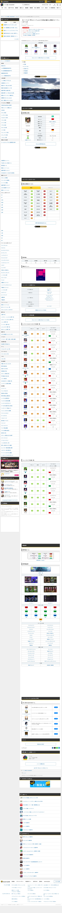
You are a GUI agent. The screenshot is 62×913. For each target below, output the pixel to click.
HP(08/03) (25, 396)
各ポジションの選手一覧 (5, 329)
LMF (2, 205)
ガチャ (5, 7)
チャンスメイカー (31, 633)
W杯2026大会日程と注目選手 (6, 105)
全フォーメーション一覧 (5, 307)
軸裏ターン (49, 290)
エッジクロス (50, 653)
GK (1, 240)
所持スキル (26, 68)
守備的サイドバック (31, 641)
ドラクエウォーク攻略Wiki (16, 891)
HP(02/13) (25, 409)
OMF (2, 209)
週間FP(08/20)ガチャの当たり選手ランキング (11, 33)
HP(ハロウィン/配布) (25, 369)
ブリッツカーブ (50, 655)
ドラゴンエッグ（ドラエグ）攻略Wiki (50, 901)
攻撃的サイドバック (50, 639)
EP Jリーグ (34, 32)
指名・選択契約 (37, 7)
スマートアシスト (4, 437)
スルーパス (49, 293)
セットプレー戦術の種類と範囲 (6, 447)
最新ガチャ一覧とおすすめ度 (6, 85)
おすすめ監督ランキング (5, 187)
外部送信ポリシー (28, 881)
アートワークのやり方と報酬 (6, 452)
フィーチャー (31, 603)
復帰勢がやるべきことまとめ (6, 97)
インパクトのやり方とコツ (6, 403)
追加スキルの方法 (4, 368)
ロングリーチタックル (31, 661)
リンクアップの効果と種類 (6, 383)
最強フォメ (22, 7)
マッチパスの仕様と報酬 (5, 400)
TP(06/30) (26, 48)
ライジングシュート (49, 297)
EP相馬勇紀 (29, 35)
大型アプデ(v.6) (11, 7)
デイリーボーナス (4, 425)
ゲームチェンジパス (31, 653)
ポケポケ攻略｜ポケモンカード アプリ (50, 887)
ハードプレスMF (4, 275)
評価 (25, 64)
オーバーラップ (50, 643)
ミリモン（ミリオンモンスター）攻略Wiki (34, 901)
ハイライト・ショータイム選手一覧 (7, 317)
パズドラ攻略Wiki (30, 890)
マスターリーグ (4, 418)
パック (42, 7)
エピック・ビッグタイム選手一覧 (7, 319)
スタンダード (50, 603)
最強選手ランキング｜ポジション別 (10, 24)
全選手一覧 (3, 314)
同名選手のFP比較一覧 (5, 344)
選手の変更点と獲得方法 (5, 395)
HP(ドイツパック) (25, 415)
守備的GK (31, 645)
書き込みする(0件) (40, 744)
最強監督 (31, 7)
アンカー (31, 637)
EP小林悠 (25, 35)
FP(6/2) (25, 422)
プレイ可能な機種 (4, 428)
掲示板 (15, 22)
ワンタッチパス (49, 292)
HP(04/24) (25, 402)
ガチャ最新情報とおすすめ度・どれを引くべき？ (11, 27)
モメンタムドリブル (31, 651)
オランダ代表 (3, 112)
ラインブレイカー (50, 625)
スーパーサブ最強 (4, 182)
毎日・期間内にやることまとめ (6, 100)
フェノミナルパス (31, 657)
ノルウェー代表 (4, 137)
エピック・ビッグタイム (50, 584)
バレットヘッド (50, 657)
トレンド (52, 125)
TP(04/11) (25, 499)
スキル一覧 (3, 358)
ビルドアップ (31, 643)
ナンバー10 (50, 631)
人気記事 (5, 22)
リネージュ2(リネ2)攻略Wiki (48, 896)
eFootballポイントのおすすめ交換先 (7, 172)
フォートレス (50, 649)
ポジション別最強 (4, 177)
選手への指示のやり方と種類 (6, 445)
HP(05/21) (45, 48)
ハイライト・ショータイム (31, 584)
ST (1, 197)
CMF (2, 212)
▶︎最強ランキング (28, 140)
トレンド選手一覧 (4, 322)
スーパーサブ (49, 306)
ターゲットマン (50, 627)
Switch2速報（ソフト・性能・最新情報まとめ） (51, 885)
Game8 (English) (47, 881)
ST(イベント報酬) (25, 374)
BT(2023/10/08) (25, 381)
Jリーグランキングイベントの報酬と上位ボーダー (31, 33)
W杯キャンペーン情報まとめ (6, 107)
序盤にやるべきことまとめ (6, 363)
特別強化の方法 (4, 371)
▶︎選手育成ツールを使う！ (40, 560)
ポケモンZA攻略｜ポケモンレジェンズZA (18, 885)
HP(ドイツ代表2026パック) (25, 336)
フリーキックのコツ (4, 413)
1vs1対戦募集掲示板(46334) (6, 68)
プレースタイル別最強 (5, 180)
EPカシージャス (41, 29)
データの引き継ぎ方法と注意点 (6, 405)
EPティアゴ (35, 29)
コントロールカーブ (49, 295)
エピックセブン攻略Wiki (31, 893)
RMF (2, 207)
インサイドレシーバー (31, 631)
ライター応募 (57, 881)
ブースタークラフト (4, 440)
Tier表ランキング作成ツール (6, 163)
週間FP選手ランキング (5, 170)
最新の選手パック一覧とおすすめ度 (7, 92)
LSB (2, 233)
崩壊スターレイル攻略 (15, 890)
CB (1, 238)
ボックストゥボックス (50, 635)
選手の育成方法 (4, 366)
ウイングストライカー (50, 629)
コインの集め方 (4, 378)
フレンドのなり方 (4, 390)
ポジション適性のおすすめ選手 (6, 435)
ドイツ (53, 131)
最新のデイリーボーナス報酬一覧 (7, 95)
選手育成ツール (4, 165)
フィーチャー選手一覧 (5, 324)
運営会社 (40, 881)
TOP (2, 7)
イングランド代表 (4, 115)
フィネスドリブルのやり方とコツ (7, 455)
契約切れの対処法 (4, 393)
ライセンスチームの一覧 (5, 349)
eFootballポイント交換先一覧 (6, 381)
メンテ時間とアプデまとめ (6, 80)
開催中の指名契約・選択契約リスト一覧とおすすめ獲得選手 (11, 36)
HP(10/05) (25, 389)
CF (1, 195)
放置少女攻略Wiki (14, 898)
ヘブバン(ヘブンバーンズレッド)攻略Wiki (18, 896)
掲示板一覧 (3, 65)
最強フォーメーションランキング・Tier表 (11, 30)
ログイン (59, 1)
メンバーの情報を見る (41, 763)
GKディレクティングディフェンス (50, 661)
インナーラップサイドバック (50, 641)
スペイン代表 (3, 122)
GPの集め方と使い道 (5, 376)
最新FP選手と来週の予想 (5, 90)
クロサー (31, 635)
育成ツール (59, 7)
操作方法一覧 (3, 432)
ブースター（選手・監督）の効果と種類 (8, 339)
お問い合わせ (35, 881)
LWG (2, 200)
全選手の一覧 (41, 572)
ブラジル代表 (3, 125)
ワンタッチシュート (49, 300)
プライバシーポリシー (20, 881)
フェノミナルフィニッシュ (31, 649)
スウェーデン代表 (4, 135)
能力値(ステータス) (4, 420)
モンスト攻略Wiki (46, 890)
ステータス (26, 66)
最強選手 (16, 7)
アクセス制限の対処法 (5, 430)
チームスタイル (4, 415)
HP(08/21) (36, 53)
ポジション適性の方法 (5, 373)
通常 (25, 428)
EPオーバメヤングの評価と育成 (34, 30)
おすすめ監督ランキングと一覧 (6, 334)
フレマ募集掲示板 (52, 7)
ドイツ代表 (3, 130)
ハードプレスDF (4, 289)
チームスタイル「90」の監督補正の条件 (8, 142)
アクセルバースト (50, 659)
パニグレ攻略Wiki (46, 898)
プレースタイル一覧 (4, 353)
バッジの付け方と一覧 (5, 442)
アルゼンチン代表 (4, 117)
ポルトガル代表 (4, 127)
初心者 (46, 7)
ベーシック (53, 123)
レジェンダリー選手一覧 (5, 327)
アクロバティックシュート (49, 298)
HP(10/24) (55, 53)
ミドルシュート (49, 296)
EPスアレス (31, 29)
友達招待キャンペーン (5, 83)
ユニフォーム (3, 388)
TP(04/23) (55, 48)
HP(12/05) (45, 53)
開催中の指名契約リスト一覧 (6, 88)
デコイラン (31, 629)
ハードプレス (31, 639)
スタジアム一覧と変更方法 (6, 450)
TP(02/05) (26, 53)
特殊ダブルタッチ (50, 651)
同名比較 (26, 70)
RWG (2, 202)
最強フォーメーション (5, 167)
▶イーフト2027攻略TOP (5, 60)
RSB (2, 235)
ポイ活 (42, 1)
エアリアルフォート (31, 659)
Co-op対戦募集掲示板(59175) (6, 70)
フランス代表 (3, 120)
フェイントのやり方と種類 (6, 410)
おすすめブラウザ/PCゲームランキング (10, 500)
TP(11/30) (25, 506)
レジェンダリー (50, 593)
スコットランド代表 (4, 132)
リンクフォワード (31, 625)
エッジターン (49, 288)
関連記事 (26, 73)
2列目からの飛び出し (52, 121)
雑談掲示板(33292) (4, 73)
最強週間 (26, 7)
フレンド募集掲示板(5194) (6, 75)
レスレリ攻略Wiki (14, 901)
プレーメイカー (50, 637)
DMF (2, 230)
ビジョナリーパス (31, 655)
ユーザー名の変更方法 (5, 398)
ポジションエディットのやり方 (6, 309)
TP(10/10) (25, 492)
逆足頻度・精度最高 (50, 665)
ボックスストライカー (31, 627)
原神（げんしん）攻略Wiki (16, 893)
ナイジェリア (29, 32)
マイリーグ (3, 423)
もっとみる (17, 39)
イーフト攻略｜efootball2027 (27, 770)
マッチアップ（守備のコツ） (6, 408)
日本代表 (2, 110)
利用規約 (13, 881)
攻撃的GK (50, 645)
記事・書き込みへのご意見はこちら (41, 768)
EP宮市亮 (33, 35)
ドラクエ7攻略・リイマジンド (16, 887)
